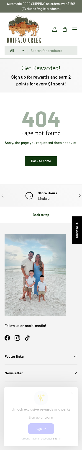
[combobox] (41, 50)
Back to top (41, 215)
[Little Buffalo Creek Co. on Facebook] (7, 338)
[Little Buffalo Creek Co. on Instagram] (17, 338)
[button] (65, 29)
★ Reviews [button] (77, 230)
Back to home (41, 161)
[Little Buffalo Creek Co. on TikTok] (27, 338)
